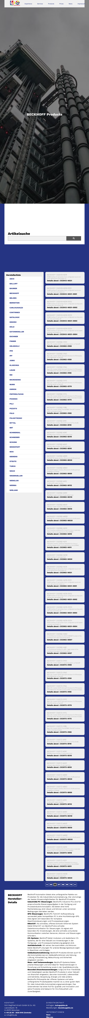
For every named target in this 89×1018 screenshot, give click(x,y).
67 (59, 885)
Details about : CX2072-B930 (59, 779)
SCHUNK (13, 442)
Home (17, 4)
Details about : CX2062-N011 (59, 547)
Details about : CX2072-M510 (59, 828)
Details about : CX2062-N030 (59, 559)
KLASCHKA (14, 365)
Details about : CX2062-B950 (59, 474)
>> (75, 885)
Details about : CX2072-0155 (59, 692)
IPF (11, 356)
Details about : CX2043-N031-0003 (62, 321)
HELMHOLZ (14, 346)
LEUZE (12, 370)
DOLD (12, 327)
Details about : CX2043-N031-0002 (62, 307)
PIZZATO (13, 409)
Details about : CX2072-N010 (59, 853)
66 (55, 885)
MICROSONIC (15, 380)
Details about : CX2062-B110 (59, 425)
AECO (12, 279)
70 (71, 885)
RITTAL (13, 423)
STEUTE (13, 461)
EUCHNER (14, 336)
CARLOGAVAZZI (16, 308)
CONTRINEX (15, 312)
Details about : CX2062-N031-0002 (62, 599)
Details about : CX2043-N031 (59, 281)
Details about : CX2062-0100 (59, 346)
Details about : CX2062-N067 (59, 640)
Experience (28, 4)
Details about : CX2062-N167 (59, 653)
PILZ (11, 404)
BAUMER (13, 288)
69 (67, 885)
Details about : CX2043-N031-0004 (62, 334)
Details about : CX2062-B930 (59, 460)
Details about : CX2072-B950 (59, 792)
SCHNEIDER (15, 437)
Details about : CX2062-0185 (59, 413)
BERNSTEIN (15, 303)
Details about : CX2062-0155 (59, 373)
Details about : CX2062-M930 (60, 520)
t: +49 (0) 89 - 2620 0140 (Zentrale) (17, 1012)
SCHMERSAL (15, 433)
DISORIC (13, 322)
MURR (12, 384)
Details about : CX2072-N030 (59, 878)
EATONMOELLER (17, 332)
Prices (61, 4)
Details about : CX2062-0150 (59, 359)
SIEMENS (13, 457)
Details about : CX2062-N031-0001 (62, 586)
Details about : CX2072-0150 (59, 678)
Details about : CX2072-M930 (60, 839)
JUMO (12, 360)
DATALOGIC (15, 317)
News (70, 4)
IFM (11, 351)
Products (51, 4)
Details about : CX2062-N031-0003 (62, 613)
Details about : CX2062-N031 (59, 573)
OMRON (13, 389)
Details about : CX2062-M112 (59, 485)
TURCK (13, 466)
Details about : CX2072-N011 (59, 866)
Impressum (81, 4)
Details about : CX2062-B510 (59, 448)
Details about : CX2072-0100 (59, 665)
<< (47, 885)
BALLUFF (13, 284)
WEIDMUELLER (16, 476)
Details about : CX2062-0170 (59, 386)
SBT (11, 428)
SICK (12, 452)
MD (11, 375)
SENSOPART (15, 447)
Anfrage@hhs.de (61, 1005)
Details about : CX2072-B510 (59, 767)
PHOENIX (13, 399)
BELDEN (13, 298)
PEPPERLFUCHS (16, 394)
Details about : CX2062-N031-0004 (62, 626)
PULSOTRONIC (16, 418)
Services (40, 4)
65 (51, 885)
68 (63, 885)
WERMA (13, 485)
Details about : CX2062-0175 (59, 400)
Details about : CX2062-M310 (59, 497)
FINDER (13, 341)
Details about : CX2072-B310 (59, 756)
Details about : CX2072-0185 (59, 732)
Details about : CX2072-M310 (59, 816)
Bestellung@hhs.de (65, 1008)
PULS (12, 413)
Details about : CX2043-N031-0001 (62, 294)
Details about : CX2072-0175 (59, 719)
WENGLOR (14, 481)
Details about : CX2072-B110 (59, 744)
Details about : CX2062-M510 (59, 509)
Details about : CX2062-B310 (59, 437)
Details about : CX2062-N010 (59, 534)
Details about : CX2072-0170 (59, 705)
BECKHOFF (14, 293)
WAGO (12, 471)
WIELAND (14, 490)
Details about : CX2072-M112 (59, 804)
